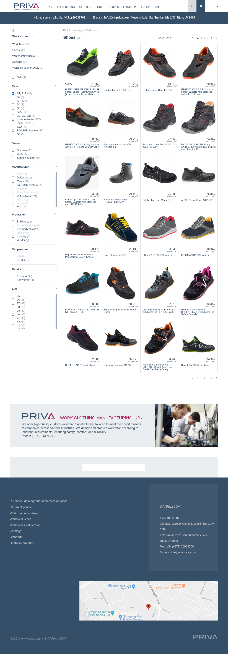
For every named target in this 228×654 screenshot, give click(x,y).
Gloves (114, 7)
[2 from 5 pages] (216, 38)
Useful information (22, 543)
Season (16, 143)
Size (14, 288)
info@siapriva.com (116, 17)
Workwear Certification (25, 525)
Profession (18, 214)
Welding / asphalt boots (27, 67)
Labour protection (137, 7)
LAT (211, 6)
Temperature (20, 249)
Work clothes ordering (24, 513)
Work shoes (20, 36)
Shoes (100, 7)
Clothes (85, 7)
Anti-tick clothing (62, 7)
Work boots (21, 44)
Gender (16, 269)
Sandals (19, 61)
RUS (219, 6)
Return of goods (20, 507)
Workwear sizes (20, 519)
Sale (158, 7)
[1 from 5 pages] (193, 38)
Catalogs (16, 531)
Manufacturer (20, 166)
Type (15, 86)
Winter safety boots (25, 55)
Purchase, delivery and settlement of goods (39, 501)
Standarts (16, 537)
